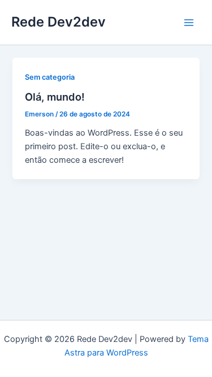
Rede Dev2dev (58, 22)
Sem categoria (50, 77)
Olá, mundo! (55, 96)
